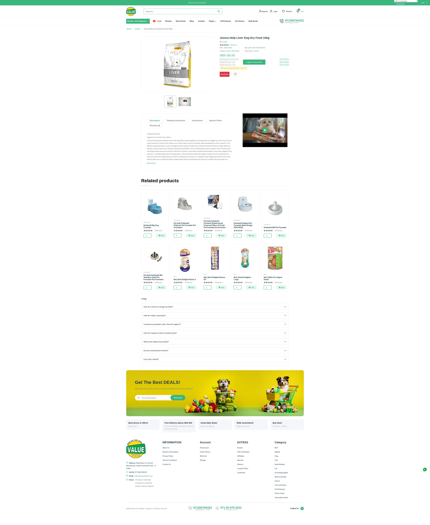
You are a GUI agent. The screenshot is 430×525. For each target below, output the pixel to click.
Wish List (203, 456)
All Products (225, 21)
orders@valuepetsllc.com (143, 476)
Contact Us (166, 464)
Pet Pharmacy (280, 489)
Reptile (277, 452)
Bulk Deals (253, 21)
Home (129, 29)
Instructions (197, 120)
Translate (412, 4)
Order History (205, 452)
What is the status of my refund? (156, 342)
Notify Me (224, 74)
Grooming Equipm (281, 473)
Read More (151, 163)
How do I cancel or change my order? (158, 307)
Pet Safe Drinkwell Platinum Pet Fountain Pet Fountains (185, 225)
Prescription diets (281, 497)
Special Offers (215, 120)
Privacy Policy (167, 456)
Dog (276, 456)
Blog (192, 21)
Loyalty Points (242, 468)
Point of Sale (279, 493)
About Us (165, 448)
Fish (276, 460)
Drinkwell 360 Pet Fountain (275, 227)
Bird (276, 448)
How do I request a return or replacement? (160, 333)
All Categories (137, 21)
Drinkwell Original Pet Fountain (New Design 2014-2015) (243, 225)
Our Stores (239, 21)
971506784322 (294, 20)
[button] (265, 130)
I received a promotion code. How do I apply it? (162, 324)
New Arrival (180, 21)
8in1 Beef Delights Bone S (185, 279)
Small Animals (280, 464)
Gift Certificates (243, 452)
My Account (204, 448)
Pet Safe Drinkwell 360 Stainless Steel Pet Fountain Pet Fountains (153, 277)
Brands (168, 21)
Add (162, 235)
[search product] (219, 11)
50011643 (228, 48)
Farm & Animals (280, 485)
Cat (276, 468)
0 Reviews (233, 45)
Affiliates (240, 456)
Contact (201, 21)
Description (155, 120)
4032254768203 (258, 48)
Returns (240, 464)
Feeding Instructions (176, 120)
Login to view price (254, 62)
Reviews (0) (155, 126)
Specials (240, 460)
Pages (211, 21)
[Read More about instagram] (302, 508)
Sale (159, 21)
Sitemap (203, 460)
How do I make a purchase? (155, 316)
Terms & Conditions (169, 460)
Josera (137, 29)
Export (277, 481)
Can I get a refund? (151, 359)
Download (241, 473)
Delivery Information (170, 452)
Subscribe (178, 398)
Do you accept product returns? (156, 350)
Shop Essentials (280, 477)
